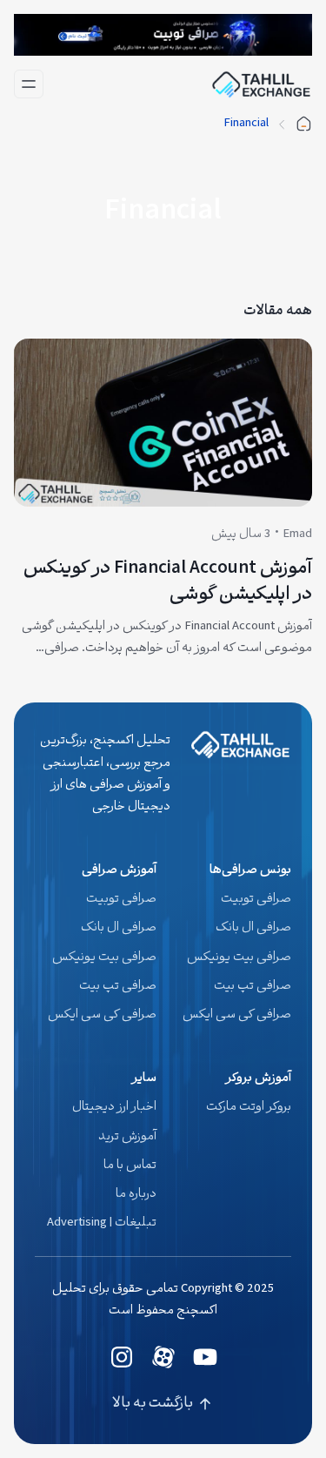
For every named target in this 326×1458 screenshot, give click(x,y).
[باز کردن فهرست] (28, 84)
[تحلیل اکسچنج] (303, 124)
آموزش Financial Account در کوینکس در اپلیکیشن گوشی (167, 582)
